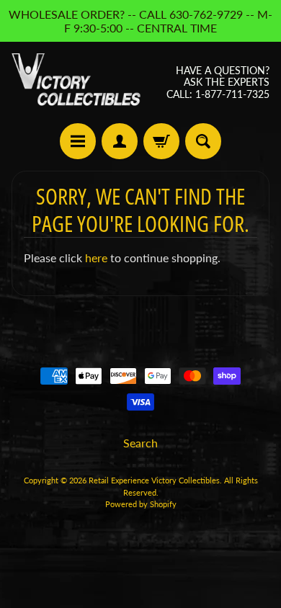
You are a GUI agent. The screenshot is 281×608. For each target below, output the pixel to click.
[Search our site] (203, 141)
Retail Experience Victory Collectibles (154, 480)
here (96, 257)
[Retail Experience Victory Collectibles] (76, 82)
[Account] (120, 141)
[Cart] (161, 141)
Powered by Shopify (141, 504)
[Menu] (78, 141)
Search (140, 443)
